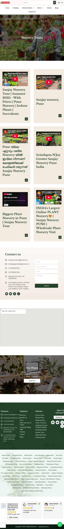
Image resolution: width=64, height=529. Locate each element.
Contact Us (32, 12)
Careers (49, 8)
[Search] (54, 2)
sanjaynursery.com (43, 526)
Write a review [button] (13, 517)
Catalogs (16, 8)
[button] (59, 524)
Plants (39, 8)
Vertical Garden (27, 8)
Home (7, 8)
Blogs (56, 8)
